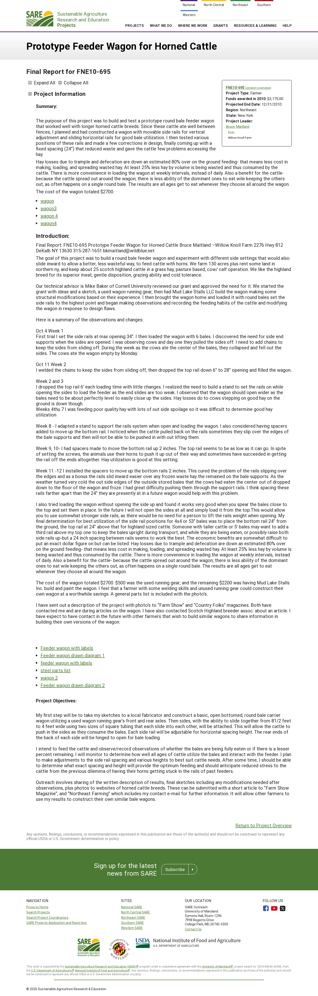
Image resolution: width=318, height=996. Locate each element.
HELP (287, 25)
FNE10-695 (248, 87)
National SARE (131, 907)
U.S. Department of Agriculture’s (51, 970)
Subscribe (175, 869)
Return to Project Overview (263, 825)
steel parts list (56, 670)
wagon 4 (49, 216)
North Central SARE (135, 912)
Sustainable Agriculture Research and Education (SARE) (100, 966)
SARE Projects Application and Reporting (56, 922)
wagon (47, 201)
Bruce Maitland (237, 126)
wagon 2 (49, 678)
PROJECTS (134, 25)
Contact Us (193, 929)
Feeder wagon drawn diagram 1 (73, 655)
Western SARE (132, 928)
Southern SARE (132, 922)
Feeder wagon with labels (67, 648)
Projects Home (37, 907)
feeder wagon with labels (66, 663)
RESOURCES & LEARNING (255, 25)
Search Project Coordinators (47, 917)
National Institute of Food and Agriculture (101, 970)
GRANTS (220, 25)
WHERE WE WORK (192, 25)
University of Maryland (216, 966)
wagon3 (49, 208)
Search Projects (38, 912)
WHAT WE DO (161, 25)
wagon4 (49, 223)
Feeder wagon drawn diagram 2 (73, 685)
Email (231, 132)
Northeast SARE (133, 917)
